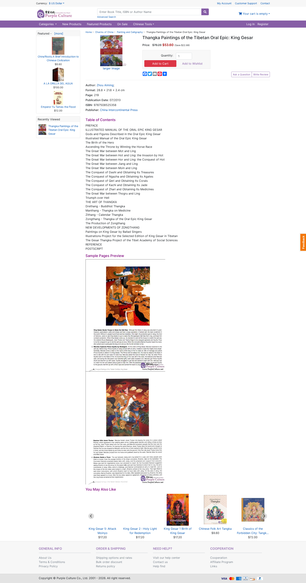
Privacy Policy (48, 566)
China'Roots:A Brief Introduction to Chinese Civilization (58, 58)
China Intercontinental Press (119, 110)
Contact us (160, 562)
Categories (47, 24)
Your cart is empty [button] (255, 13)
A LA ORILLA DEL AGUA (58, 83)
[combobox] (149, 11)
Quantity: (167, 55)
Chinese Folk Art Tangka (215, 528)
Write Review (260, 74)
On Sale (122, 24)
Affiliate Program (221, 562)
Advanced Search (106, 17)
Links (213, 566)
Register (262, 24)
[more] (57, 33)
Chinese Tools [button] (142, 24)
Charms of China (104, 32)
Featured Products (99, 24)
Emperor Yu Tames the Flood (58, 106)
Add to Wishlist (192, 63)
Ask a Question (241, 74)
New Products (71, 24)
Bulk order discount (109, 562)
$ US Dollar (55, 3)
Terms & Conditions (52, 562)
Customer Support (246, 3)
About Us (45, 557)
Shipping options (107, 557)
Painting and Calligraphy (130, 32)
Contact (265, 3)
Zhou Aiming (105, 85)
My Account (224, 3)
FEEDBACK (303, 242)
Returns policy (105, 566)
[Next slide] (264, 516)
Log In (250, 24)
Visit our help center (166, 557)
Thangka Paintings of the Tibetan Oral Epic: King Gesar (63, 130)
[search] (205, 11)
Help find (159, 566)
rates (128, 557)
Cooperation (218, 557)
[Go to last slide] (91, 516)
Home (89, 32)
